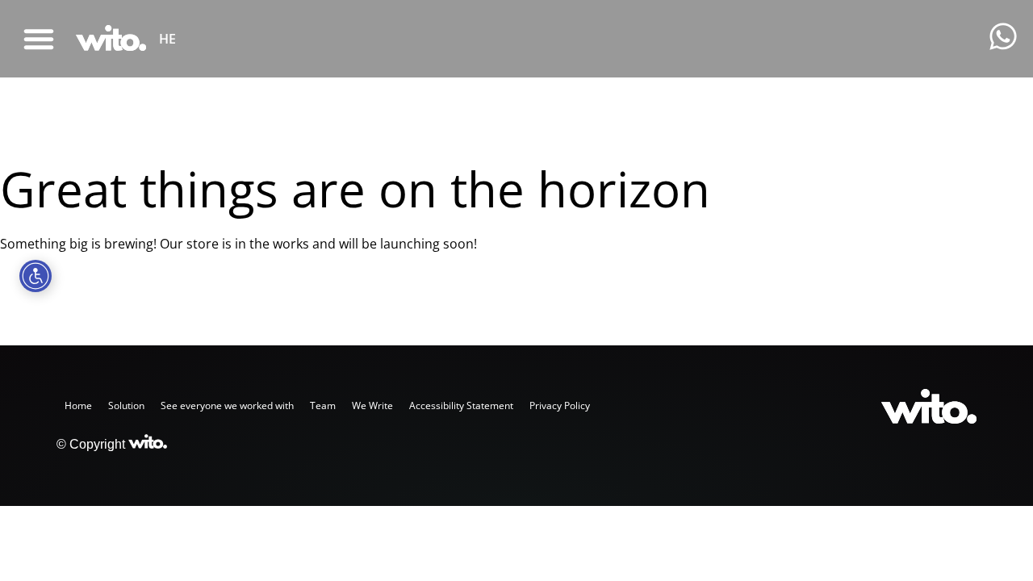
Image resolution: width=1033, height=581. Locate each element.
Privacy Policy (559, 405)
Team (323, 405)
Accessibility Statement (461, 405)
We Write (372, 405)
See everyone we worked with (227, 405)
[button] (39, 39)
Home (78, 405)
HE (167, 39)
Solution (126, 405)
